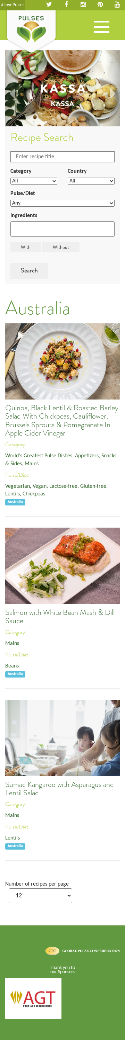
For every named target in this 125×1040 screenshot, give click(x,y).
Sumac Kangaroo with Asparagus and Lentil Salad (59, 789)
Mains (32, 464)
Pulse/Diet (22, 193)
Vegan (40, 486)
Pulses (31, 32)
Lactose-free (63, 486)
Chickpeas (34, 494)
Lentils (12, 494)
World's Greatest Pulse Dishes (38, 456)
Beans (12, 666)
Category (21, 171)
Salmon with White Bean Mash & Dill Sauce (60, 617)
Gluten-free (93, 486)
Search (29, 270)
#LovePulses (12, 5)
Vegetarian (17, 486)
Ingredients (23, 215)
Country (77, 171)
